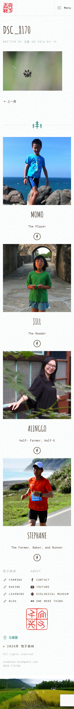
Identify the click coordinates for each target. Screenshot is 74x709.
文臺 (27, 41)
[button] (64, 8)
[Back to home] (8, 8)
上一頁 (11, 101)
